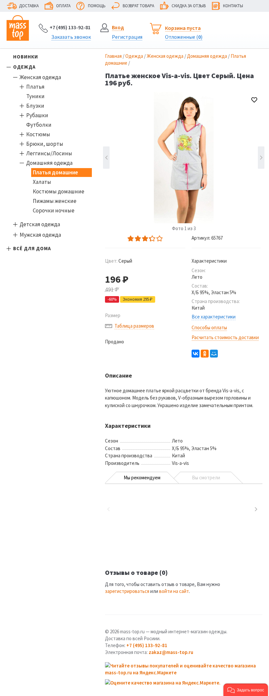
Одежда (24, 67)
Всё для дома (32, 248)
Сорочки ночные (53, 210)
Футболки (39, 124)
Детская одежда (40, 224)
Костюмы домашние (58, 191)
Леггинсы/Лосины (49, 153)
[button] (245, 690)
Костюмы (38, 134)
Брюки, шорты (44, 143)
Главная (113, 56)
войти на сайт (174, 591)
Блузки (35, 105)
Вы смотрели (206, 477)
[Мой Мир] (214, 354)
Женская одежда (40, 77)
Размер (112, 315)
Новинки (25, 57)
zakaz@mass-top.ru (171, 652)
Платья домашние (55, 172)
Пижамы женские (54, 201)
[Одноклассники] (205, 354)
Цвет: (118, 261)
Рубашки (37, 115)
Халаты (42, 181)
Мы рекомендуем (142, 477)
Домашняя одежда (49, 162)
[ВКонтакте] (195, 354)
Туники (35, 96)
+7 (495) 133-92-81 (70, 27)
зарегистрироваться (127, 591)
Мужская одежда (40, 234)
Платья (35, 86)
